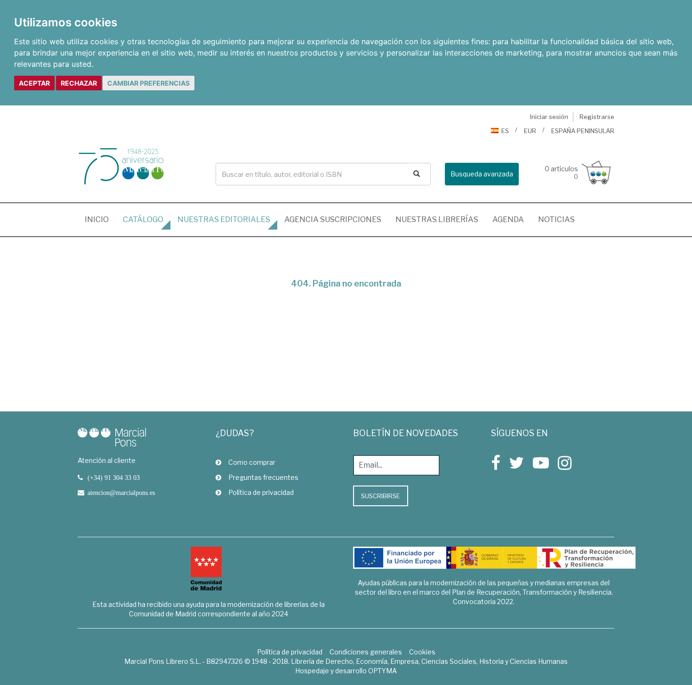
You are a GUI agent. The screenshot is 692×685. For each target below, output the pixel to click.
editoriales (223, 219)
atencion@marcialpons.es (121, 492)
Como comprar (251, 462)
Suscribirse (380, 496)
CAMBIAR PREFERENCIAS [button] (148, 83)
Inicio (100, 219)
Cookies (422, 652)
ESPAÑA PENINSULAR (582, 131)
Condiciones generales (366, 652)
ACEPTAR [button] (34, 83)
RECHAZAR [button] (79, 83)
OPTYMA (382, 671)
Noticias (556, 219)
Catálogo (143, 219)
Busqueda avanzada (482, 174)
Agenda (508, 219)
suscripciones (332, 219)
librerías (436, 219)
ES (505, 131)
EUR (530, 131)
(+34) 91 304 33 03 (114, 477)
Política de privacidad (261, 492)
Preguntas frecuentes (263, 477)
